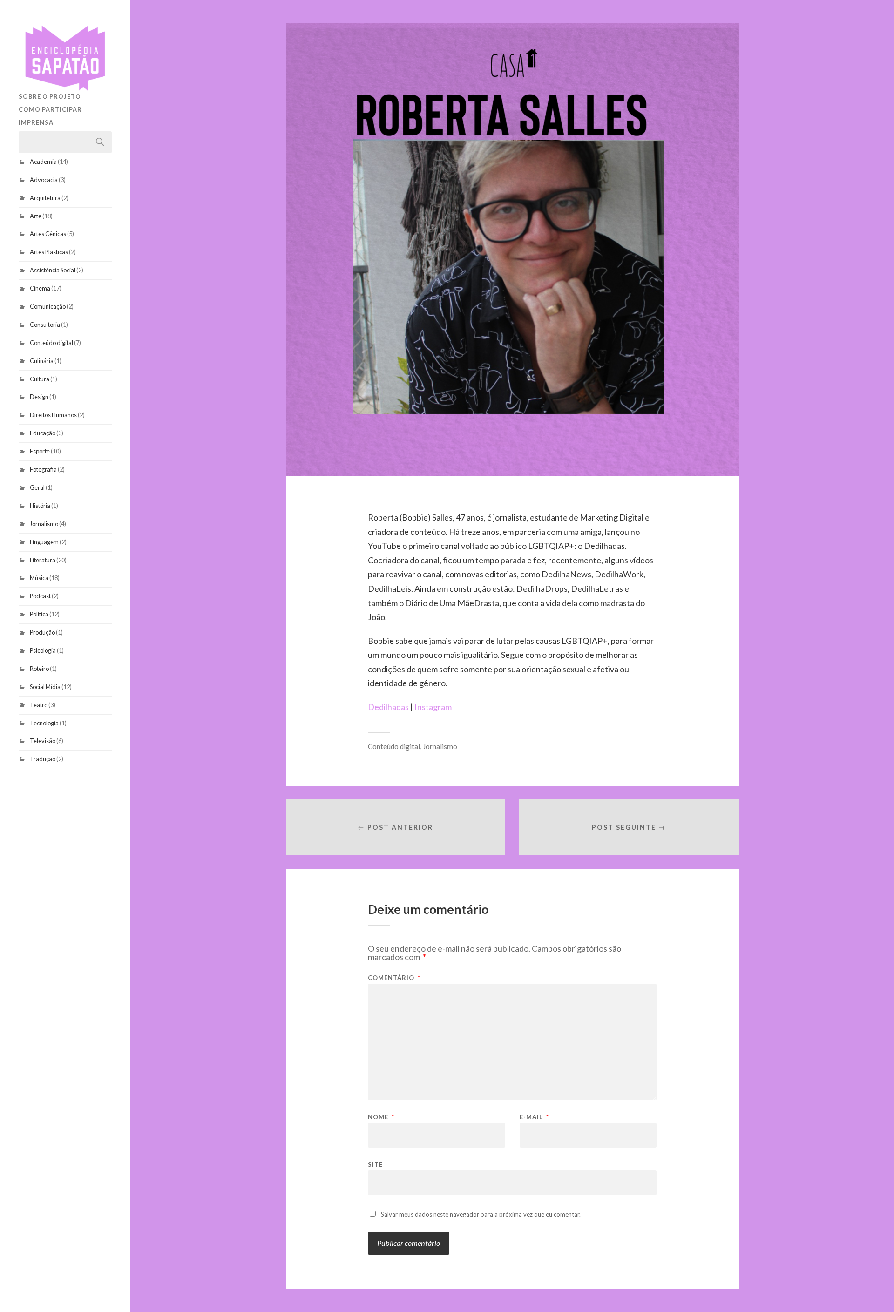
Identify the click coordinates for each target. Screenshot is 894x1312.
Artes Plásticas (49, 252)
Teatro (38, 705)
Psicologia (43, 650)
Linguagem (44, 542)
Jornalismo (44, 524)
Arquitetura (45, 198)
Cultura (39, 379)
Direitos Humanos (53, 415)
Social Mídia (45, 686)
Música (39, 578)
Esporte (40, 451)
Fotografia (43, 469)
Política (39, 614)
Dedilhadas (389, 707)
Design (39, 396)
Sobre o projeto (50, 96)
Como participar (50, 109)
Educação (42, 433)
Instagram (433, 707)
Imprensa (36, 122)
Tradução (42, 759)
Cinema (40, 288)
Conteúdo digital (51, 342)
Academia (43, 161)
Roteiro (39, 668)
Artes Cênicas (48, 233)
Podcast (40, 596)
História (40, 505)
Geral (37, 487)
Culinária (42, 361)
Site (375, 1164)
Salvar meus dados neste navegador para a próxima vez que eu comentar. (481, 1214)
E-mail (534, 1117)
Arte (35, 216)
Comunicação (48, 306)
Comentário (394, 978)
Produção (42, 632)
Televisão (42, 740)
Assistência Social (52, 270)
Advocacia (44, 179)
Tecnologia (44, 723)
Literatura (42, 560)
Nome (381, 1117)
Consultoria (45, 324)
